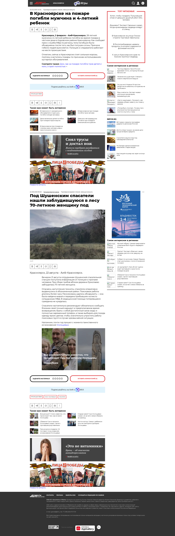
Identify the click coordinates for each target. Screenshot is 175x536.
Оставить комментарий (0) (87, 76)
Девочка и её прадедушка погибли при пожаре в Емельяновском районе (87, 120)
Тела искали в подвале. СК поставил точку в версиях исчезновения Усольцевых (50, 431)
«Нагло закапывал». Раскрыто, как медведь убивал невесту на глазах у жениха (130, 102)
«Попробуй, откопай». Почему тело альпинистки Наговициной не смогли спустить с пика (130, 110)
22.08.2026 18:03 (36, 192)
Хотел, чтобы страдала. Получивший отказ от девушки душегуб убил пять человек (126, 18)
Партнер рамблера (67, 527)
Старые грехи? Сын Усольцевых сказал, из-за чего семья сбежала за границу (90, 416)
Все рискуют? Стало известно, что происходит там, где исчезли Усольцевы (70, 356)
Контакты (50, 495)
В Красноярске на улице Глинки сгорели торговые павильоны (126, 37)
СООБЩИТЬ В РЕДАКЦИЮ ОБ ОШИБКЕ (91, 495)
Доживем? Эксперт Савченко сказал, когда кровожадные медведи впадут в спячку (126, 27)
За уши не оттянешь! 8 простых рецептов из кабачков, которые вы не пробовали (131, 86)
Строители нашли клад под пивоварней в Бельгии (127, 138)
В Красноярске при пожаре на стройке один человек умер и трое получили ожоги (51, 128)
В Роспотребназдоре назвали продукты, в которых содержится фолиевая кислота (126, 46)
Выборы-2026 (70, 495)
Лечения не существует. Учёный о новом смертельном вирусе (129, 77)
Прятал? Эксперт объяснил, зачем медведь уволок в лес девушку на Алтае (130, 253)
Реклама (59, 495)
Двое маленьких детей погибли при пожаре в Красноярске (52, 119)
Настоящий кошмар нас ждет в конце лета (131, 154)
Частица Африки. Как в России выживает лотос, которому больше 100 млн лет (130, 71)
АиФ (31, 261)
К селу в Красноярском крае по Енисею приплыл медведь (126, 56)
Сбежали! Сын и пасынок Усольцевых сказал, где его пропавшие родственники (50, 423)
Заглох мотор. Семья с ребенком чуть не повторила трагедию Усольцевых (90, 423)
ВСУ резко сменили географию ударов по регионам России (128, 123)
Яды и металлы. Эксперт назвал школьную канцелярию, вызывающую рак (129, 94)
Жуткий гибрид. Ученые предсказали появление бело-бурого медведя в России (131, 245)
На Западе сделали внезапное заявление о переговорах (128, 146)
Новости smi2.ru (38, 185)
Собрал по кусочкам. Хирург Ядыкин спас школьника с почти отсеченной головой (131, 261)
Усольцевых (63, 325)
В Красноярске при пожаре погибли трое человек (88, 112)
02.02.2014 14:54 (35, 10)
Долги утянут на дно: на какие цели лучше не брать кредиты (130, 131)
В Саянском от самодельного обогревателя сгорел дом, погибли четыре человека (51, 113)
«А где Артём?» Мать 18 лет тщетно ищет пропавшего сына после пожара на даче (130, 269)
